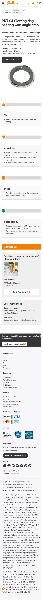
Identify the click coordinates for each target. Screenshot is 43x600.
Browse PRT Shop (10, 60)
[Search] (28, 3)
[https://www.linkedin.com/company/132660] (13, 465)
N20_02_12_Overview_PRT (19, 10)
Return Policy (7, 407)
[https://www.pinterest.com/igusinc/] (29, 465)
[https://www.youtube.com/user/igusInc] (17, 465)
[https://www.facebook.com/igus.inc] (4, 465)
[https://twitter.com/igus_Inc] (21, 465)
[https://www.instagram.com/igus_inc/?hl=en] (9, 465)
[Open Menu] (3, 3)
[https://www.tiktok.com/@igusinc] (25, 465)
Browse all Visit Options (10, 404)
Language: (12, 471)
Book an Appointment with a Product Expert (20, 320)
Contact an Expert (19, 292)
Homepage (6, 10)
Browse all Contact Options (12, 402)
